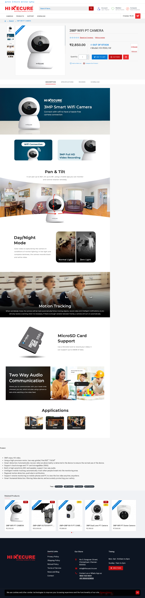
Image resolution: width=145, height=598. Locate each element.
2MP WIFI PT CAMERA (15, 526)
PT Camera (78, 486)
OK (138, 592)
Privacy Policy (105, 592)
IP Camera (59, 486)
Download (95, 82)
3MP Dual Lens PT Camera (97, 526)
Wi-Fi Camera (89, 486)
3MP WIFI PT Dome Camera (124, 526)
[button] (71, 532)
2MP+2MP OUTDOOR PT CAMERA (44, 526)
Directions (117, 568)
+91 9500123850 (86, 578)
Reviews (82, 82)
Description (51, 82)
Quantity (74, 57)
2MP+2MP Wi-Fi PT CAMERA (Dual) (71, 526)
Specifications (67, 82)
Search (11, 21)
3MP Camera (69, 486)
